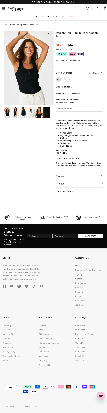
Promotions (80, 283)
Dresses (45, 16)
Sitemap (6, 360)
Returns (60, 183)
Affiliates (7, 342)
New (36, 16)
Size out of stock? (64, 86)
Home (6, 24)
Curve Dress (80, 342)
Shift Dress (80, 351)
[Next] (52, 68)
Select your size (64, 72)
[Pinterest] (26, 286)
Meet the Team (9, 334)
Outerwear (44, 351)
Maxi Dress (80, 325)
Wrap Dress (80, 360)
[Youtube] (11, 286)
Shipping (60, 176)
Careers (6, 338)
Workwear (43, 356)
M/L (67, 79)
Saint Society (8, 347)
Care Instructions (64, 191)
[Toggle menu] (3, 8)
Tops (41, 329)
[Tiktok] (33, 286)
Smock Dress (81, 356)
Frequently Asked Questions (88, 270)
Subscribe (90, 236)
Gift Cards (79, 305)
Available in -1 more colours (68, 60)
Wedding (43, 360)
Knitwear (43, 347)
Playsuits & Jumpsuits (49, 342)
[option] (29, 68)
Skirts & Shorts (45, 334)
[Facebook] (4, 286)
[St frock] (41, 286)
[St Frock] (15, 8)
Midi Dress (80, 329)
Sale (71, 16)
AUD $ (9, 387)
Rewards (79, 287)
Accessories (44, 364)
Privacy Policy (9, 351)
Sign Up (78, 274)
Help (77, 265)
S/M (58, 79)
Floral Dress (80, 338)
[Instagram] (19, 286)
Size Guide (94, 72)
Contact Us (80, 278)
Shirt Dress (80, 347)
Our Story (7, 325)
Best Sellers (59, 16)
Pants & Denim (45, 338)
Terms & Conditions (11, 356)
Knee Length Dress (84, 334)
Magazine (7, 329)
